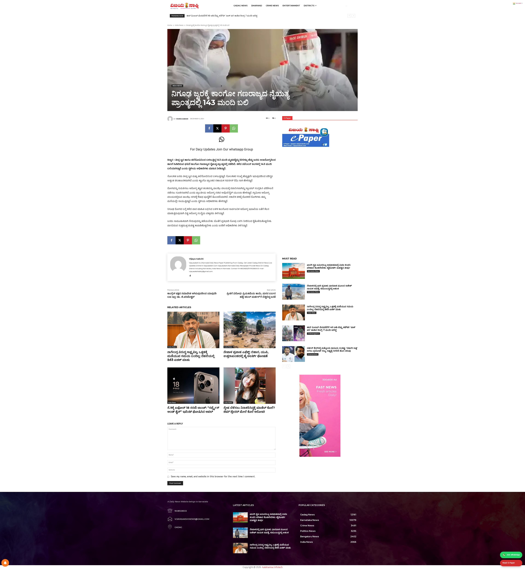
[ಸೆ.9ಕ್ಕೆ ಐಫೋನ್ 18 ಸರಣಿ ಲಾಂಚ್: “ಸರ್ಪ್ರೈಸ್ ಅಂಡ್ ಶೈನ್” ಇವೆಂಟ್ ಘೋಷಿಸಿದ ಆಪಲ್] (193, 385)
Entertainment (313, 354)
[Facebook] (209, 128)
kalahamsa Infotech (272, 567)
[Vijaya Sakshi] (170, 119)
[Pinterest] (225, 128)
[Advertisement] (320, 167)
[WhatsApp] (234, 128)
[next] (353, 16)
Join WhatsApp (513, 555)
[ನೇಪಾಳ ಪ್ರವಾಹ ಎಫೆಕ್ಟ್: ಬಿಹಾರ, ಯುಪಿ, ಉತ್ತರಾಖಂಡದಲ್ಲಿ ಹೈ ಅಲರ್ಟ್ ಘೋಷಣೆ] (250, 330)
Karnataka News (313, 271)
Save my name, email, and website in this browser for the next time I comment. (213, 477)
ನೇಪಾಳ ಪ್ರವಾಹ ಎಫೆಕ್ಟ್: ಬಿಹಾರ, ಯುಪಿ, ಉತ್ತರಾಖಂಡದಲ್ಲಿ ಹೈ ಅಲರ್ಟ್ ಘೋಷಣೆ (246, 354)
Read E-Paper (508, 563)
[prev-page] (284, 366)
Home (169, 25)
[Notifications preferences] (5, 563)
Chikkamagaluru (313, 333)
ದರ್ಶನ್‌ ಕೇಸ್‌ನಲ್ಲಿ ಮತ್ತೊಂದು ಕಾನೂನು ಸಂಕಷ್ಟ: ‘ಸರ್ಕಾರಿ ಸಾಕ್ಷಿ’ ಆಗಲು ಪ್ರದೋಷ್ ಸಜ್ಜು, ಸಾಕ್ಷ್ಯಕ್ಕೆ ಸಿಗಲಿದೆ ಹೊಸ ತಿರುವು (230, 15)
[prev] (349, 16)
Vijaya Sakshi (182, 119)
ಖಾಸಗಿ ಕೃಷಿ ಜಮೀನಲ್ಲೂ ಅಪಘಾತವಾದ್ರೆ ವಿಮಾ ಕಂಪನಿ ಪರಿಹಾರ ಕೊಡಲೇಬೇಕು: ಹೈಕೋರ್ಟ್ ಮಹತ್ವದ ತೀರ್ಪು (268, 517)
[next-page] (288, 366)
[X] (217, 128)
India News (179, 25)
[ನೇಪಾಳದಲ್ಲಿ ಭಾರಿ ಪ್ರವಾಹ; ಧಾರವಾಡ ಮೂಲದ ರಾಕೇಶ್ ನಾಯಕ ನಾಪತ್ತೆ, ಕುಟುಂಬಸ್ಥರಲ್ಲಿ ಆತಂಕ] (293, 292)
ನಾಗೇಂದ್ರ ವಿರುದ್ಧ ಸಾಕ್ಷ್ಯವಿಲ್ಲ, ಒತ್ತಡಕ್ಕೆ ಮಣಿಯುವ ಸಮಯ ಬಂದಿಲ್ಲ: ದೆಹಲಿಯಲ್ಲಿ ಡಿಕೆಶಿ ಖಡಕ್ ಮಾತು (190, 356)
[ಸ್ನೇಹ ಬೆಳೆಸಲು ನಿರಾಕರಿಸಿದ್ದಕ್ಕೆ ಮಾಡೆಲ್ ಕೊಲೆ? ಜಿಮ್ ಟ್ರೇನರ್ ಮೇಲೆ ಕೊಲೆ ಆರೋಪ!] (250, 385)
